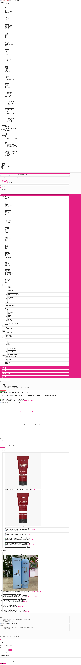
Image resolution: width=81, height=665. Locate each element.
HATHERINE (7, 35)
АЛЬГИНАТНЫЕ (10, 112)
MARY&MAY (7, 52)
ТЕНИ (8, 139)
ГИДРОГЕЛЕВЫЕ (10, 113)
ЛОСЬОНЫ (7, 94)
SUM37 (6, 77)
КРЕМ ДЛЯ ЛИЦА (8, 92)
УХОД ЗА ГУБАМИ (8, 121)
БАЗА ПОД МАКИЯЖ (11, 144)
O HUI (6, 62)
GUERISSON (7, 34)
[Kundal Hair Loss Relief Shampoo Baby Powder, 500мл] (16, 533)
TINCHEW (7, 83)
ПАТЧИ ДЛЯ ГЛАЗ (10, 118)
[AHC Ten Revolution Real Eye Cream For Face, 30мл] (13, 600)
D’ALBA (6, 23)
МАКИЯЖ (4, 135)
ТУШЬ (8, 141)
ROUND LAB (7, 71)
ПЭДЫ (6, 110)
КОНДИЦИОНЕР (8, 127)
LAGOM (6, 46)
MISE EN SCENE (8, 59)
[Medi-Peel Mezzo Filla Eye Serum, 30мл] (11, 603)
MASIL (6, 53)
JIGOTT (6, 40)
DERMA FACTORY (8, 25)
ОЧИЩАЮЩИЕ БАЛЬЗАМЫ (12, 99)
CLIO (6, 17)
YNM (6, 88)
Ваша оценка (3, 428)
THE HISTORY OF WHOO (9, 79)
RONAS (6, 70)
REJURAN (6, 68)
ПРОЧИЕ (6, 89)
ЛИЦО (6, 143)
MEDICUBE (7, 55)
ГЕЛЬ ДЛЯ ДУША (8, 130)
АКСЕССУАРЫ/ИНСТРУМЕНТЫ (11, 151)
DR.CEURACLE (7, 28)
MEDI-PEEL (7, 58)
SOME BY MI (7, 75)
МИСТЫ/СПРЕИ (8, 106)
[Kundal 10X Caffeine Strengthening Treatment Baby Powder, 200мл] (23, 488)
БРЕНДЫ (4, 2)
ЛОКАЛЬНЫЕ (9, 114)
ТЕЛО (3, 129)
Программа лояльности (12, 174)
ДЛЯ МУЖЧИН (7, 156)
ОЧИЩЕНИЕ (7, 96)
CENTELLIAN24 (8, 16)
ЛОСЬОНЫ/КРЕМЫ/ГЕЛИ (10, 131)
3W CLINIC (7, 3)
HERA (6, 37)
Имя (1, 440)
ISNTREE (6, 38)
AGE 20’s (6, 6)
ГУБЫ (6, 142)
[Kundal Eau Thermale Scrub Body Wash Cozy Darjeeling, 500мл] (18, 546)
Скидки (3, 163)
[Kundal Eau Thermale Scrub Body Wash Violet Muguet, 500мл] (17, 543)
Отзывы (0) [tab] (4, 416)
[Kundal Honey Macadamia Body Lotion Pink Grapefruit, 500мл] (17, 540)
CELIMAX (6, 15)
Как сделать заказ (6, 166)
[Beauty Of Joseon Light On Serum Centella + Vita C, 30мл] (14, 608)
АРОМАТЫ (9, 154)
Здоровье (4, 169)
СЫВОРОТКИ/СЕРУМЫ (9, 95)
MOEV (6, 61)
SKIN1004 (7, 74)
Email (1, 443)
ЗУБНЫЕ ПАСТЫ (10, 153)
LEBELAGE (7, 49)
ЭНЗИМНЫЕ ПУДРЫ (11, 100)
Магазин (4, 162)
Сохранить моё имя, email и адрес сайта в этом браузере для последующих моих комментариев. (21, 445)
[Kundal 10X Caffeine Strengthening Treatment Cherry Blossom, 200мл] (23, 525)
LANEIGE (6, 47)
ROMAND (7, 69)
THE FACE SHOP (8, 78)
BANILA (6, 10)
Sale (36, 411)
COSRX (6, 19)
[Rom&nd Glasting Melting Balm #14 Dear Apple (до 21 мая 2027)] (16, 553)
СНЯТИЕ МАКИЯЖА (11, 101)
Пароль (2, 647)
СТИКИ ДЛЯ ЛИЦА (8, 109)
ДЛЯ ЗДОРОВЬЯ (8, 155)
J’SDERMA (7, 42)
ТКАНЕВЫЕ (9, 119)
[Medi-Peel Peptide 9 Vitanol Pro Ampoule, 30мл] (12, 593)
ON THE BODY (7, 63)
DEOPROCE (7, 24)
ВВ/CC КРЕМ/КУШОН (11, 145)
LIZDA (6, 50)
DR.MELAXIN (7, 30)
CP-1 (6, 20)
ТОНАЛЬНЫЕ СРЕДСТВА (12, 148)
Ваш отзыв (2, 438)
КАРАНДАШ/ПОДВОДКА (12, 138)
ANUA (6, 8)
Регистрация (3, 663)
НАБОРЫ (6, 158)
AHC (5, 7)
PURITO (6, 67)
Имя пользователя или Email (6, 645)
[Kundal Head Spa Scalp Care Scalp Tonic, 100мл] (14, 530)
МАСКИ (6, 111)
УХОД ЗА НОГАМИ (8, 133)
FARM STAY (7, 33)
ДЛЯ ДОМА (7, 152)
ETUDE (6, 32)
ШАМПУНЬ (7, 126)
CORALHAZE (7, 18)
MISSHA (6, 60)
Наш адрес (4, 165)
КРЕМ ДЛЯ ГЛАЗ (8, 93)
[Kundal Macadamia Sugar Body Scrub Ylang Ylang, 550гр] (16, 535)
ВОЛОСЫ (4, 125)
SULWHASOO (7, 76)
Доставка (4, 164)
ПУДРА (8, 147)
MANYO (6, 51)
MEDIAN (6, 54)
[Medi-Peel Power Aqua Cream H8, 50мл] (11, 605)
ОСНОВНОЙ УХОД (6, 91)
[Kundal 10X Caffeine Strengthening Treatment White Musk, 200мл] (18, 528)
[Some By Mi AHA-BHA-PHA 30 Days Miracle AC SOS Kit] (14, 610)
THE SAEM (7, 82)
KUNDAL (6, 43)
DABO (6, 21)
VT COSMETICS (8, 87)
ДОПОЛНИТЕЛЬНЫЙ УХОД (10, 128)
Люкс (3, 167)
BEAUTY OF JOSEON (9, 11)
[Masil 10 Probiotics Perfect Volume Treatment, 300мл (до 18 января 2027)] (20, 590)
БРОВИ (6, 136)
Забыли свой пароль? (4, 652)
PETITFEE (6, 66)
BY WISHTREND (8, 13)
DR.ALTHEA (7, 27)
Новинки (4, 168)
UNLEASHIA (7, 86)
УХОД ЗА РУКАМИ (8, 134)
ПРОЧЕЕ (8, 104)
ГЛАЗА (6, 137)
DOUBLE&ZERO (8, 26)
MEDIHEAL (7, 57)
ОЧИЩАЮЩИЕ (10, 117)
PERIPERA (7, 65)
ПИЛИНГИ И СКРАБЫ (11, 103)
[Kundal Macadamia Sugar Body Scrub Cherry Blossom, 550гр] (17, 538)
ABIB (6, 4)
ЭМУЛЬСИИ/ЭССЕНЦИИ (9, 108)
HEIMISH (6, 36)
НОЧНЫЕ (9, 116)
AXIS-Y (6, 9)
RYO (5, 72)
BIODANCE (7, 12)
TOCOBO (6, 84)
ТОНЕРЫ (6, 105)
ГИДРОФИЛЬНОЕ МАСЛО (12, 97)
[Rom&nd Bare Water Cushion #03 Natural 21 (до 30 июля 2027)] (15, 595)
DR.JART (6, 29)
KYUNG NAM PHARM (9, 44)
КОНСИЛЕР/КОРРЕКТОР (12, 146)
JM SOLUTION (7, 41)
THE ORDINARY (8, 80)
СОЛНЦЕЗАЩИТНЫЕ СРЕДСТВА (11, 122)
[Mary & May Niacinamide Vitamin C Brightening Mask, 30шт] (15, 598)
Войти (10, 650)
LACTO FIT (7, 45)
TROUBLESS (7, 85)
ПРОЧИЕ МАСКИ (10, 120)
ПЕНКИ (8, 102)
